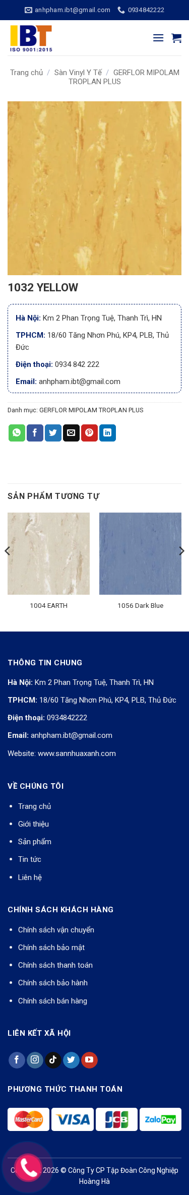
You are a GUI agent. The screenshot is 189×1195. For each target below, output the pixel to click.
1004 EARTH (49, 605)
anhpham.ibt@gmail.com (71, 735)
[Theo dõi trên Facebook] (17, 1060)
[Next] (181, 571)
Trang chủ (26, 72)
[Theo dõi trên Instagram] (35, 1060)
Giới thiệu (33, 824)
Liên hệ (30, 877)
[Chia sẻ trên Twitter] (53, 433)
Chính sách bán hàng (52, 1000)
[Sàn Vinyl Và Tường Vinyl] (58, 37)
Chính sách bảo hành (53, 982)
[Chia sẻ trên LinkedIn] (107, 433)
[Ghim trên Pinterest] (89, 433)
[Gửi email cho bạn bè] (71, 433)
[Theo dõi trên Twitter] (71, 1060)
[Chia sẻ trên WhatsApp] (17, 433)
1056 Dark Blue (140, 605)
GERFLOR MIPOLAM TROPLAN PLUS (91, 410)
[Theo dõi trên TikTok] (53, 1060)
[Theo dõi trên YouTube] (89, 1060)
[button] (158, 37)
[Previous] (8, 571)
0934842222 (67, 717)
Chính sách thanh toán (55, 965)
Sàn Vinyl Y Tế (78, 72)
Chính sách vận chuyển (56, 929)
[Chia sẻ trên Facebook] (35, 433)
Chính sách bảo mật (51, 947)
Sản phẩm (34, 841)
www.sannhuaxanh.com (77, 753)
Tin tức (29, 859)
